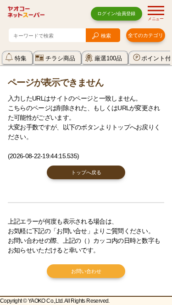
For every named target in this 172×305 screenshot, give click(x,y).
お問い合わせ (86, 271)
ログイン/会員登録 (116, 13)
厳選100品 (108, 58)
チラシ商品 (60, 58)
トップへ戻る (86, 172)
